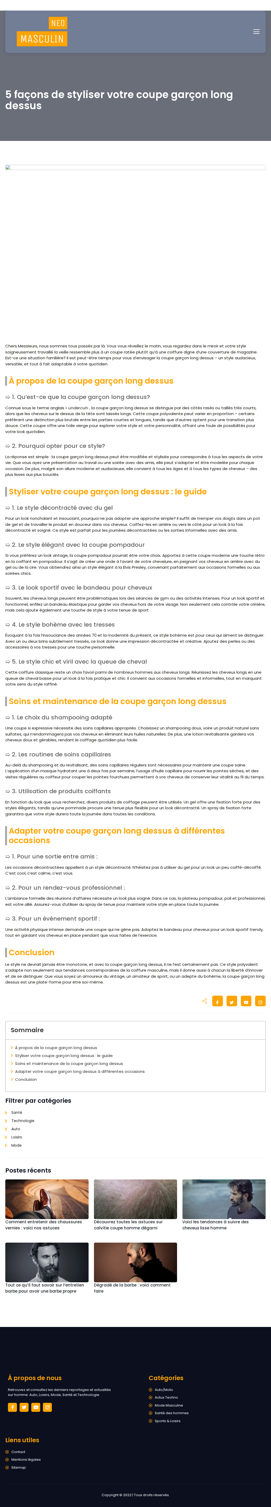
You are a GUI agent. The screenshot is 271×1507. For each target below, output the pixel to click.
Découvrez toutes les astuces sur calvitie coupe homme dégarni (128, 1225)
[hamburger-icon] (256, 31)
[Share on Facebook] (217, 1002)
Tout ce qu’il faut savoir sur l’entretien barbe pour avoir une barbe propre (44, 1288)
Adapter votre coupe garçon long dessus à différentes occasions (80, 1071)
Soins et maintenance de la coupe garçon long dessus (69, 1063)
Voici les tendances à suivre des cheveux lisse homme (215, 1225)
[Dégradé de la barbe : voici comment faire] (135, 1262)
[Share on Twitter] (232, 1002)
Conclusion (26, 1079)
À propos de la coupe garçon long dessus (56, 1047)
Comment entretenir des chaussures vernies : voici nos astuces (43, 1225)
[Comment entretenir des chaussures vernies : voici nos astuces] (47, 1199)
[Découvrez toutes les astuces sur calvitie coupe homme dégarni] (135, 1199)
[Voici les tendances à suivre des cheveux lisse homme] (224, 1199)
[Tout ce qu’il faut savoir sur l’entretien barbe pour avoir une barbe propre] (47, 1262)
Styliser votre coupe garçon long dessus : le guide (64, 1055)
